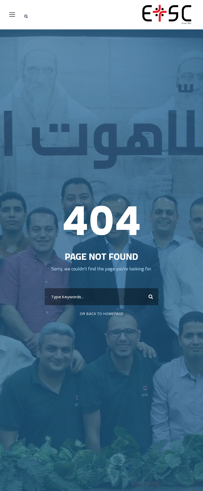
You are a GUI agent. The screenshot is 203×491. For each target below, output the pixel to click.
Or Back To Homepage (101, 313)
